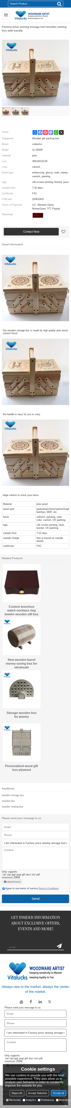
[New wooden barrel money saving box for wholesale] (22, 636)
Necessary (15, 1100)
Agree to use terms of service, (32, 888)
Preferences (47, 1100)
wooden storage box (13, 795)
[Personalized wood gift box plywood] (22, 742)
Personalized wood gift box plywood (21, 767)
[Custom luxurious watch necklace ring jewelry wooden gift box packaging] (22, 583)
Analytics (31, 1100)
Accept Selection (37, 1093)
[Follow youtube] (21, 1002)
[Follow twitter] (50, 1002)
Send (36, 899)
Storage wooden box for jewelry (22, 714)
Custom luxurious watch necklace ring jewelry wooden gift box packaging (21, 610)
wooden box (8, 801)
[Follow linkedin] (40, 1002)
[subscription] (59, 946)
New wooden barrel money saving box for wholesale (21, 663)
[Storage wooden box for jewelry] (22, 689)
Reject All (17, 1093)
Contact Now (31, 231)
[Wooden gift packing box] (38, 215)
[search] (59, 4)
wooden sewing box (12, 806)
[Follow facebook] (31, 1002)
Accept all (58, 1093)
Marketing (64, 1100)
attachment (14, 881)
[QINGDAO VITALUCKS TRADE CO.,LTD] (40, 15)
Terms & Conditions (49, 888)
